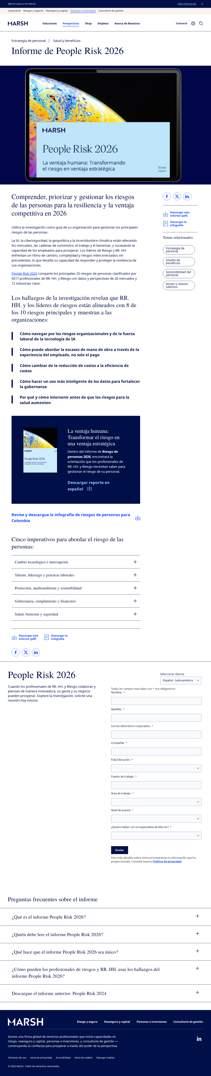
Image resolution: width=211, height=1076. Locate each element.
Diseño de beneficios (173, 261)
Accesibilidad (63, 1057)
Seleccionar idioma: (172, 674)
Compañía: (118, 743)
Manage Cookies (105, 1057)
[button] (202, 4)
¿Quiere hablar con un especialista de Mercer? (140, 827)
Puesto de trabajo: (122, 776)
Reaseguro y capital (57, 11)
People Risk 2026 (24, 273)
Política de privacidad (167, 861)
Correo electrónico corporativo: (131, 726)
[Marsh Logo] (25, 1022)
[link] (15, 652)
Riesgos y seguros (33, 11)
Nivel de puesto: (121, 810)
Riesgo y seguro (87, 1022)
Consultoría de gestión (110, 11)
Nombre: (116, 692)
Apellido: (116, 709)
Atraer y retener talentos (177, 285)
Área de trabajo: (121, 793)
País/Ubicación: (121, 760)
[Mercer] (22, 23)
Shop (88, 23)
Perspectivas (71, 23)
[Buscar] (201, 23)
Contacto (181, 23)
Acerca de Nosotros (127, 23)
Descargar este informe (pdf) (28, 637)
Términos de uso (17, 1057)
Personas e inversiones (83, 11)
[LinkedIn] (199, 1038)
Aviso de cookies (83, 1057)
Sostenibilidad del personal (178, 273)
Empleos (103, 23)
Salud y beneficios (67, 40)
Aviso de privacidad (41, 1057)
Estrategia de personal (29, 40)
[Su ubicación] (193, 23)
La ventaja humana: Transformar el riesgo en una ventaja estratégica (94, 437)
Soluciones (50, 23)
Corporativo (14, 11)
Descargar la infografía (59, 637)
